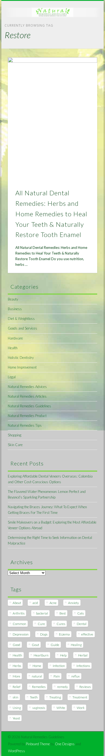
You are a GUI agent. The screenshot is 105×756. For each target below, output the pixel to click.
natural (37, 676)
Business (15, 309)
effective (87, 634)
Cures (61, 624)
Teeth (34, 697)
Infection (59, 666)
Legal (12, 377)
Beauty (13, 299)
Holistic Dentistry (21, 357)
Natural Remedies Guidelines (29, 406)
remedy (62, 687)
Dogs (43, 634)
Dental (81, 624)
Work (81, 708)
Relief (16, 687)
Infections (83, 666)
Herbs (17, 666)
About (17, 603)
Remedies (39, 687)
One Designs (65, 744)
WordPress (16, 751)
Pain (57, 676)
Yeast (16, 718)
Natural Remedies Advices (27, 386)
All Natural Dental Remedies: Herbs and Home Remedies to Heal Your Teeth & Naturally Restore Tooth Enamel (51, 214)
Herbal (83, 655)
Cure (41, 624)
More (16, 676)
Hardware (15, 338)
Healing (76, 645)
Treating (55, 697)
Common (19, 624)
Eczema (64, 634)
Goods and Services (22, 328)
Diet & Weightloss (21, 318)
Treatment (79, 697)
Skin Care (15, 445)
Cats (80, 613)
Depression (21, 634)
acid (35, 603)
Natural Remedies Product (27, 416)
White (61, 708)
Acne (53, 603)
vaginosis (38, 708)
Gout (35, 645)
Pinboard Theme (38, 744)
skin (15, 697)
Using (17, 708)
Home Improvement (22, 367)
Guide (55, 645)
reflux (75, 676)
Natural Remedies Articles (27, 396)
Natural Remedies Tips (25, 425)
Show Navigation (84, 48)
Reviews (85, 687)
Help (63, 655)
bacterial (42, 613)
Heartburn (41, 655)
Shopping (14, 435)
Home (37, 666)
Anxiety (73, 603)
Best (63, 613)
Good (16, 645)
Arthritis (18, 613)
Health (13, 348)
